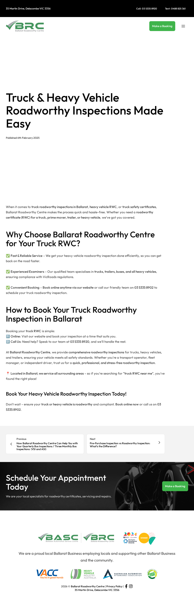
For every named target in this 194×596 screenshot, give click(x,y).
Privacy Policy (114, 586)
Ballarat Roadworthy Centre (87, 586)
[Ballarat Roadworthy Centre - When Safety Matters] (25, 26)
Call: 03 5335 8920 (146, 8)
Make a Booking (162, 26)
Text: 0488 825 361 (175, 8)
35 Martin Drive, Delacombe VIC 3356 (28, 8)
